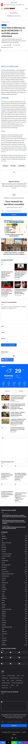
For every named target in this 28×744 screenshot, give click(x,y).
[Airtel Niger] (14, 2)
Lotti (3, 593)
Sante (3, 618)
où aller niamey (19, 680)
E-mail (3, 332)
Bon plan (4, 549)
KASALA (3, 131)
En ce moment (5, 571)
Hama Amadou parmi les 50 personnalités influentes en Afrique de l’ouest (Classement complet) (17, 406)
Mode (3, 602)
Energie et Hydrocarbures (8, 573)
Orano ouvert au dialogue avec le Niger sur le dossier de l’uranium (7, 476)
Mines (3, 600)
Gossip (3, 584)
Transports (4, 640)
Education (4, 569)
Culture (3, 558)
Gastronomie (5, 582)
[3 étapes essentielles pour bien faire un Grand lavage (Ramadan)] (5, 430)
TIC (3, 635)
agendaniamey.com (21, 155)
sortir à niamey (5, 687)
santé (17, 685)
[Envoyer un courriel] (10, 45)
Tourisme (4, 638)
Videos (3, 642)
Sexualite (4, 622)
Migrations (4, 598)
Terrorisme (4, 633)
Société (3, 624)
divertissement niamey (14, 677)
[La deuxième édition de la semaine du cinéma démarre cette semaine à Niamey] (21, 284)
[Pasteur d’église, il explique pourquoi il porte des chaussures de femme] (5, 414)
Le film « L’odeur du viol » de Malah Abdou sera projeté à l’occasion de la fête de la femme (7, 292)
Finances (4, 578)
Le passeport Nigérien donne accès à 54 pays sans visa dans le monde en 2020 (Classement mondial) (18, 422)
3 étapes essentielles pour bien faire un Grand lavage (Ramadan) (17, 429)
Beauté (3, 545)
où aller (13, 165)
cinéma (18, 675)
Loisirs (3, 591)
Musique (4, 604)
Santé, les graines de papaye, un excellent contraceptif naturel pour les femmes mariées (18, 398)
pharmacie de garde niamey (17, 682)
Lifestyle (4, 587)
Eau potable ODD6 (6, 565)
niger (8, 680)
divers (23, 675)
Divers (3, 562)
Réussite (4, 616)
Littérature (4, 589)
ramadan (12, 685)
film (21, 677)
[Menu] (2, 9)
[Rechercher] (26, 9)
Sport (3, 629)
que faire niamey (5, 685)
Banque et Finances (6, 542)
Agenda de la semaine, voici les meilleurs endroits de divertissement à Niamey (7, 274)
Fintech (3, 580)
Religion (4, 613)
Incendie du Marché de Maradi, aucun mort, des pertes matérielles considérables (7, 494)
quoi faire (22, 165)
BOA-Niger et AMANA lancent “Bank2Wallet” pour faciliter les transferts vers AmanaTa (21, 476)
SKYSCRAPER (4, 98)
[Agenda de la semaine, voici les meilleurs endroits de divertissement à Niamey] (7, 267)
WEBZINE (4, 644)
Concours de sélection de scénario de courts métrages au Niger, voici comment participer (20, 274)
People (3, 607)
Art (2, 540)
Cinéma (8, 22)
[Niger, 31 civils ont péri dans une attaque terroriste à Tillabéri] (23, 659)
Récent (21, 391)
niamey (6, 165)
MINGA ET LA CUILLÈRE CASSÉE (9, 66)
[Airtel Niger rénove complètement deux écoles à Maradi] (23, 665)
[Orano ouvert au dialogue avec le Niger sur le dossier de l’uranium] (7, 468)
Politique (4, 611)
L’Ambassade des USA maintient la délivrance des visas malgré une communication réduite (20, 496)
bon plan (3, 675)
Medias (3, 596)
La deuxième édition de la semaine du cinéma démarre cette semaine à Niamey (21, 291)
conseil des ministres (7, 553)
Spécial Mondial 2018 (7, 627)
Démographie (5, 560)
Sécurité (4, 620)
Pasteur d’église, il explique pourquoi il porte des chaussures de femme (17, 414)
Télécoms (4, 631)
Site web (3, 338)
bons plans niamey (11, 675)
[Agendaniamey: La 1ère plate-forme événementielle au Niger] (9, 8)
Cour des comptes (6, 556)
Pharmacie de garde (6, 609)
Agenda (3, 536)
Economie (4, 567)
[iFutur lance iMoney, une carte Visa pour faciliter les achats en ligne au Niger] (5, 654)
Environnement (5, 576)
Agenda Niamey (6, 45)
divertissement (5, 677)
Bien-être (4, 547)
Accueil (4, 22)
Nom (2, 326)
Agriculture (4, 538)
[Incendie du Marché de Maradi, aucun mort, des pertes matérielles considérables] (7, 486)
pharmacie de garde (6, 682)
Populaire (7, 391)
